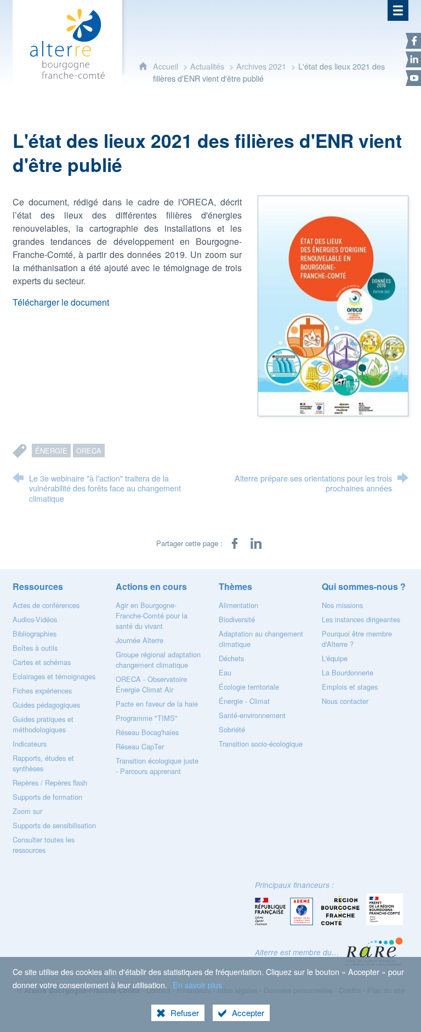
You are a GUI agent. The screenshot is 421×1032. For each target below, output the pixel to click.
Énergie (51, 450)
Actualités (207, 66)
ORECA (88, 450)
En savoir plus (197, 984)
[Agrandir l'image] (333, 305)
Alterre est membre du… (297, 952)
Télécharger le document (61, 302)
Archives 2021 (261, 66)
